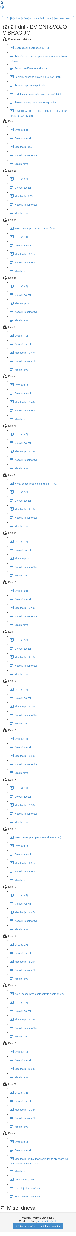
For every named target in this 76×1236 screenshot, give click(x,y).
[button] (2, 3)
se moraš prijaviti (46, 1221)
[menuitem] (2, 8)
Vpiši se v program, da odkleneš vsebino (38, 1226)
